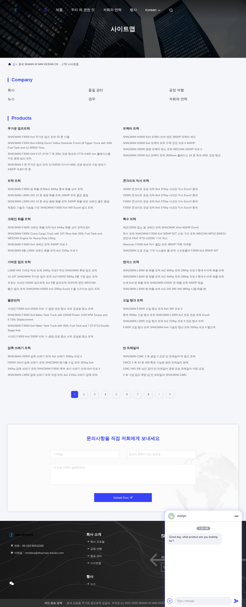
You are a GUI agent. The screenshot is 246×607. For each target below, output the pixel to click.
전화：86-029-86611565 (28, 545)
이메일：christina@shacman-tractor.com (38, 552)
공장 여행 (176, 90)
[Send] (236, 601)
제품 (59, 10)
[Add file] (170, 601)
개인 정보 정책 (53, 602)
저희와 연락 (112, 10)
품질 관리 (95, 90)
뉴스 (11, 99)
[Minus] (236, 516)
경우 (91, 99)
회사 (11, 90)
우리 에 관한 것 (83, 10)
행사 (133, 10)
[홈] (23, 9)
